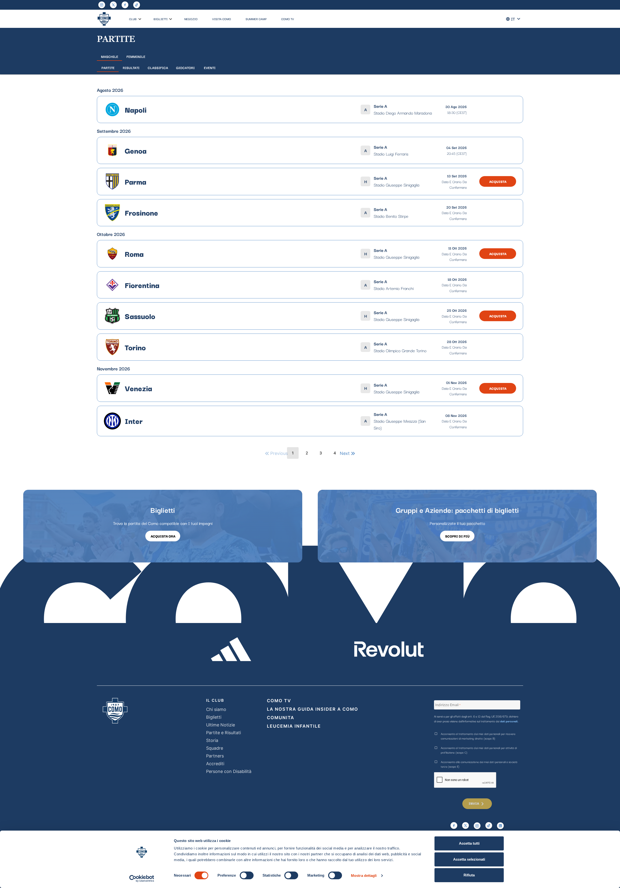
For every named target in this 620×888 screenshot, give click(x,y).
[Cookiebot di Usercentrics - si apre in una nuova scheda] (142, 878)
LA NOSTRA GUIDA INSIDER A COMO (312, 709)
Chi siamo (216, 709)
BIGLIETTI (161, 18)
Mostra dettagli (364, 875)
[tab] (109, 56)
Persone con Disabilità (228, 771)
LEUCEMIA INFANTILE (294, 726)
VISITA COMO (221, 18)
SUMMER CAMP (256, 18)
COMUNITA (280, 717)
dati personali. (509, 721)
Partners (215, 755)
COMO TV (287, 18)
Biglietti (213, 717)
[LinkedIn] (500, 825)
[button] (140, 19)
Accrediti (215, 763)
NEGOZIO (191, 18)
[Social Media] (113, 4)
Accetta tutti (469, 843)
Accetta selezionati (469, 859)
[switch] (247, 875)
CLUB (133, 18)
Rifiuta (469, 875)
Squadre (214, 748)
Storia (212, 740)
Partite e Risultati (223, 732)
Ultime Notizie (220, 724)
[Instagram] (101, 4)
